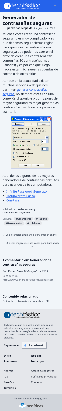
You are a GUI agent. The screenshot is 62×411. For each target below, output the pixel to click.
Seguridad (25, 212)
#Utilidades (33, 223)
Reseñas (9, 382)
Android (9, 371)
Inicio (7, 355)
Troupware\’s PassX (20, 196)
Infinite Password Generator (27, 191)
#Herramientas (14, 223)
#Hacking (41, 218)
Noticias (36, 355)
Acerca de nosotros (42, 371)
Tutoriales (10, 388)
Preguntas (10, 361)
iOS (6, 376)
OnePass (12, 200)
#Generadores (23, 218)
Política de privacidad (44, 376)
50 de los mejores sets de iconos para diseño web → (32, 244)
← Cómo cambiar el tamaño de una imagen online (30, 234)
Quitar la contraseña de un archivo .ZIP (26, 301)
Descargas (37, 361)
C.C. (40, 398)
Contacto (36, 382)
